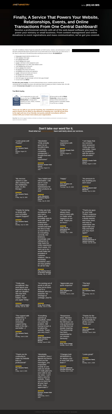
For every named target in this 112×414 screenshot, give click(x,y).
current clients (47, 131)
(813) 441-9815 (92, 5)
